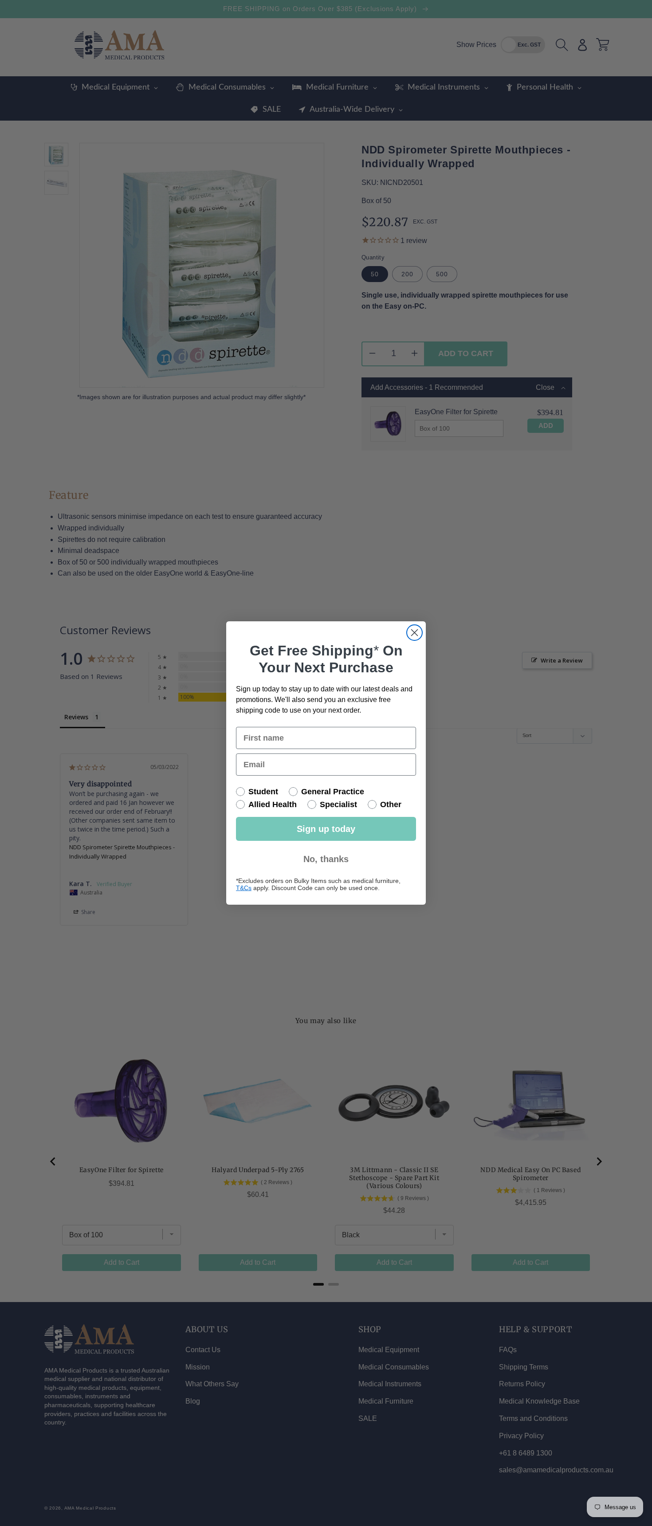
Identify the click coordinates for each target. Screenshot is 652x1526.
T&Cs (243, 887)
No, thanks (326, 859)
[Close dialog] (414, 632)
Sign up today (326, 829)
